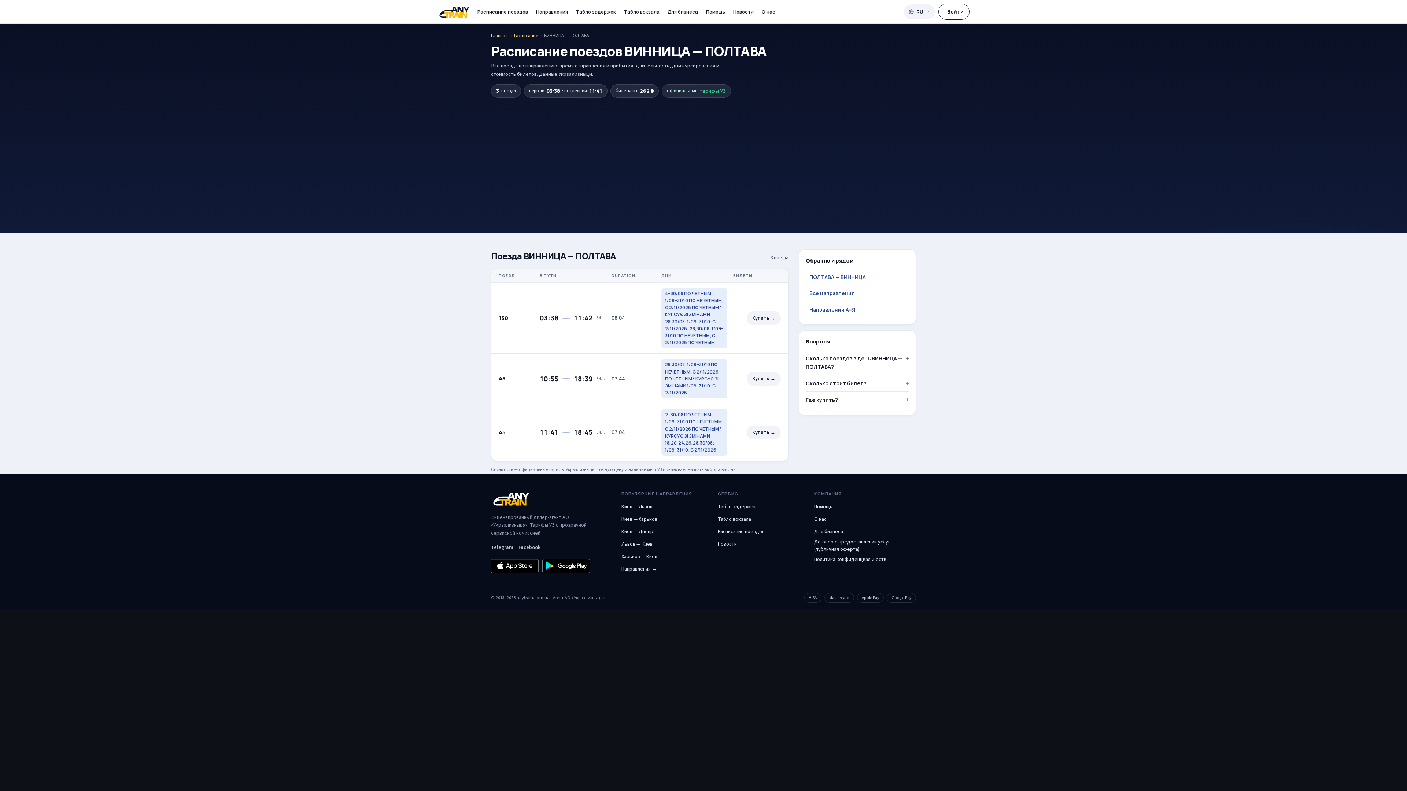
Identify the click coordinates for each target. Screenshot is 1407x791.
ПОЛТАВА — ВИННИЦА (857, 277)
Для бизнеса (683, 11)
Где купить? (822, 399)
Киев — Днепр (637, 531)
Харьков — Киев (639, 556)
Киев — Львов (637, 506)
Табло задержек (596, 11)
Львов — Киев (637, 544)
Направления (552, 11)
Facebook (529, 547)
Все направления (857, 293)
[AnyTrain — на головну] (454, 11)
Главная (499, 35)
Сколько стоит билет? (836, 383)
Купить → (763, 318)
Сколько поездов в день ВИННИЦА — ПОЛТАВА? (854, 362)
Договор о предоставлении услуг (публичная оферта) (852, 545)
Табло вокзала (642, 11)
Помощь (715, 11)
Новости (743, 11)
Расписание (526, 35)
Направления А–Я (857, 309)
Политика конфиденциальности (850, 559)
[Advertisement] (703, 152)
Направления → (639, 569)
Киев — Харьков (639, 519)
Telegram (502, 547)
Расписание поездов (502, 11)
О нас (768, 11)
